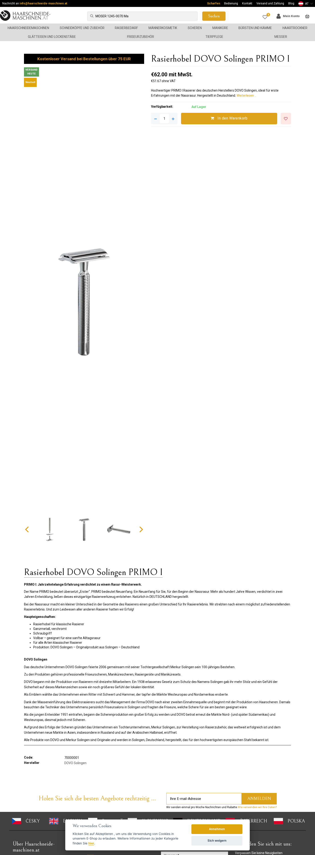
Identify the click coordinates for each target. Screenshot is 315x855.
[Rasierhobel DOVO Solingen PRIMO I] (84, 302)
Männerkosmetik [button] (163, 28)
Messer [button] (280, 37)
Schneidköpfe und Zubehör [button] (82, 28)
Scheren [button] (195, 28)
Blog (291, 3)
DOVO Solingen (75, 763)
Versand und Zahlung (270, 3)
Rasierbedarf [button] (126, 28)
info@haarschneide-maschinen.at (43, 3)
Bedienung (231, 3)
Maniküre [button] (220, 28)
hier (91, 843)
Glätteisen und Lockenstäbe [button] (52, 37)
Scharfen (213, 3)
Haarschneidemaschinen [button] (28, 28)
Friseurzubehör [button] (140, 37)
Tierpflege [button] (214, 37)
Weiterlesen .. (246, 95)
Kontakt (247, 3)
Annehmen (217, 829)
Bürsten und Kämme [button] (255, 28)
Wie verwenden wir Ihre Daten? (257, 807)
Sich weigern (217, 840)
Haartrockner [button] (294, 28)
